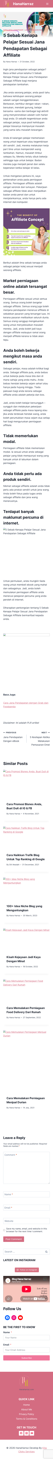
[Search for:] (26, 1251)
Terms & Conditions (26, 1418)
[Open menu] (47, 4)
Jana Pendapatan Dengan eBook (13, 736)
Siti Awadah (14, 864)
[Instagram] (13, 1317)
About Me (26, 1409)
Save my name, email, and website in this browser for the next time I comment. (26, 1230)
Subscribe (26, 1358)
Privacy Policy (26, 1414)
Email (8, 1207)
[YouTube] (20, 1317)
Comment (10, 1155)
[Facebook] (7, 1317)
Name (8, 1194)
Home (26, 1404)
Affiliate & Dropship (13, 30)
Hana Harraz (11, 62)
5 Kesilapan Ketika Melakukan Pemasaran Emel (40, 738)
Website (8, 1221)
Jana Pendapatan (33, 30)
